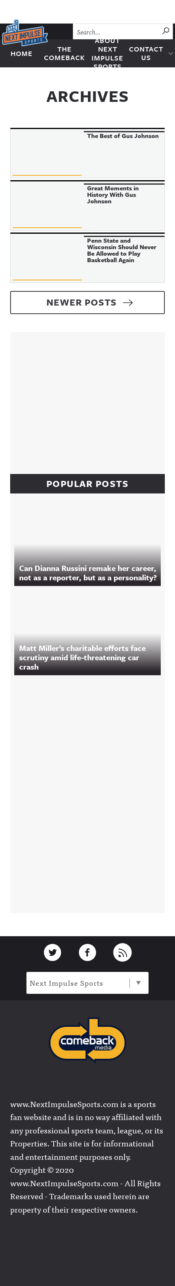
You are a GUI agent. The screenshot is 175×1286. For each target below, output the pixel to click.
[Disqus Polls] (91, 792)
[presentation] (47, 153)
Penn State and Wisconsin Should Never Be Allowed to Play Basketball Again (121, 250)
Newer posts (81, 302)
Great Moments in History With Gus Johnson (113, 194)
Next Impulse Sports (66, 983)
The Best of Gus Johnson (123, 135)
